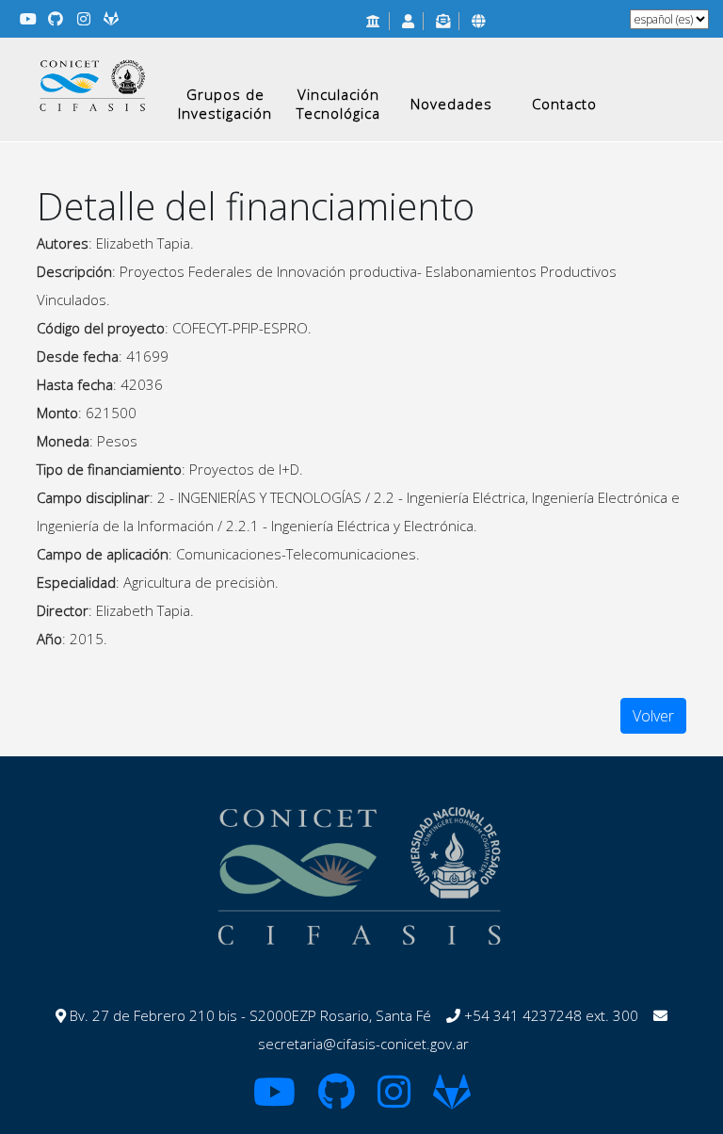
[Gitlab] (112, 19)
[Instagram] (84, 19)
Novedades (451, 103)
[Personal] (408, 20)
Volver (653, 715)
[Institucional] (373, 20)
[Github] (56, 19)
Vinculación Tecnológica (338, 103)
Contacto (564, 103)
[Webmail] (443, 20)
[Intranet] (479, 20)
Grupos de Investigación (225, 103)
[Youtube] (28, 19)
